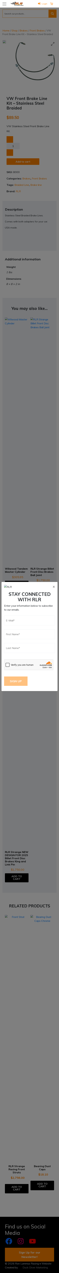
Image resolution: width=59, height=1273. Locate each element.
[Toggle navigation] (4, 4)
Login (44, 3)
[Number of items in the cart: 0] (51, 3)
